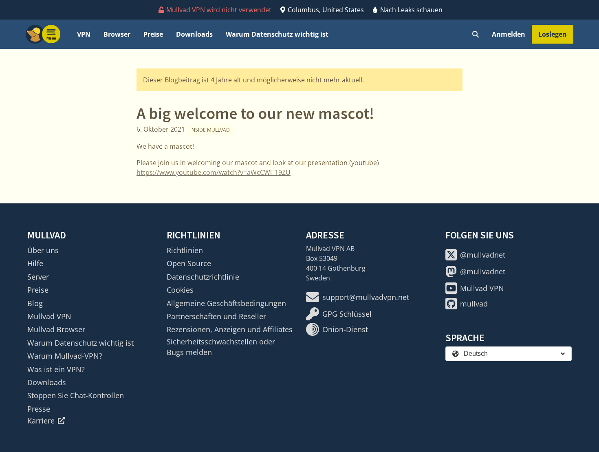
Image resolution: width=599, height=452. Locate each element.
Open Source (189, 263)
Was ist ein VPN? (56, 369)
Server (38, 277)
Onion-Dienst (345, 329)
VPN (83, 34)
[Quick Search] (475, 34)
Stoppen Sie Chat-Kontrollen (75, 395)
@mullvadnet (482, 255)
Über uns (43, 250)
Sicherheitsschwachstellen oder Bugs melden (221, 347)
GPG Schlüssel (347, 314)
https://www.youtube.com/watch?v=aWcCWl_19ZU (214, 172)
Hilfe (35, 263)
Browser (117, 34)
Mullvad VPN (49, 316)
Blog (35, 303)
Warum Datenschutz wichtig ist (277, 34)
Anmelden (508, 34)
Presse (38, 409)
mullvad (474, 304)
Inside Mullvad (210, 129)
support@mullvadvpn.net (365, 297)
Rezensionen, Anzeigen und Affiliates (230, 329)
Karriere (41, 421)
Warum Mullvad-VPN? (64, 356)
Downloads (194, 34)
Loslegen (552, 34)
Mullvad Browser (56, 329)
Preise (153, 34)
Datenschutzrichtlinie (203, 277)
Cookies (180, 290)
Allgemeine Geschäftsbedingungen (226, 303)
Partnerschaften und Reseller (216, 316)
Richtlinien (185, 250)
